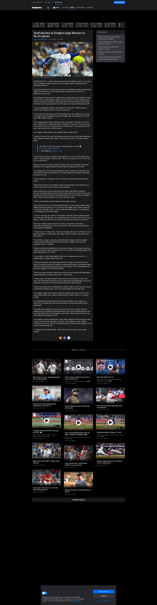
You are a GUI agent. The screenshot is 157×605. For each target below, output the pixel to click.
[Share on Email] (68, 337)
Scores (65, 7)
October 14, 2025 (56, 151)
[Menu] (48, 7)
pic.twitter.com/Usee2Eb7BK (49, 148)
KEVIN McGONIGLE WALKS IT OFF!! (109, 432)
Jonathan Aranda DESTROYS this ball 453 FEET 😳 (45, 431)
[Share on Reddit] (60, 337)
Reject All (104, 596)
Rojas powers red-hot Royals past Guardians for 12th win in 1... (44, 405)
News (72, 7)
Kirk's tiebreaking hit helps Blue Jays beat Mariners (109, 406)
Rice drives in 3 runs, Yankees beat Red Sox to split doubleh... (46, 378)
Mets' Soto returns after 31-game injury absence (46, 462)
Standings (80, 7)
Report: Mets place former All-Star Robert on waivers (108, 48)
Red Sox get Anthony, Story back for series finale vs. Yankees (109, 38)
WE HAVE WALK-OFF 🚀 (105, 377)
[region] (78, 595)
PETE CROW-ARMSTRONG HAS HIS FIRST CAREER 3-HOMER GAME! (77, 434)
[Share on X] (56, 337)
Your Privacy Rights (104, 600)
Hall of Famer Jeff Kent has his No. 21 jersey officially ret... (77, 378)
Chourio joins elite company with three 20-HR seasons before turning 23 (109, 58)
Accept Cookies (103, 591)
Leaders (89, 7)
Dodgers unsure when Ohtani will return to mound (110, 53)
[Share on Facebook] (64, 337)
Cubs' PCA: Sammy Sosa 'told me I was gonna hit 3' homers (110, 43)
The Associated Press (41, 39)
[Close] (114, 587)
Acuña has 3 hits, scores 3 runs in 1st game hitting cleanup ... (45, 488)
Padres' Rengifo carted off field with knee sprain (77, 407)
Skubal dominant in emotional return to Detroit (78, 491)
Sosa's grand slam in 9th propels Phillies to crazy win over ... (76, 464)
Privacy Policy (77, 600)
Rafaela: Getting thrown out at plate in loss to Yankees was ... (109, 462)
